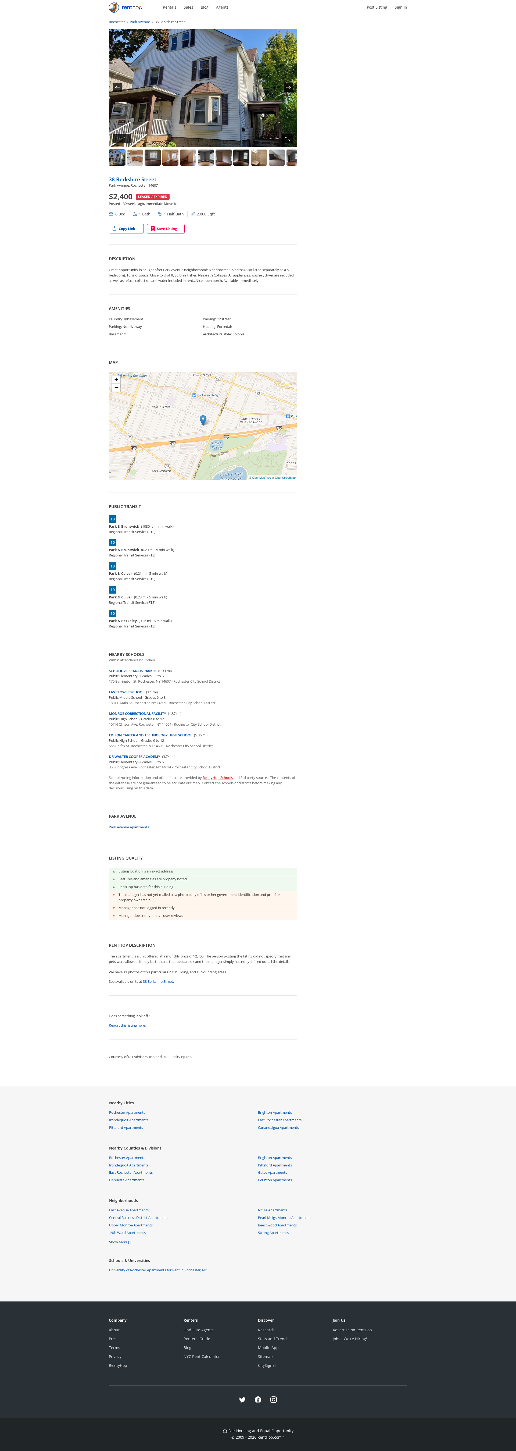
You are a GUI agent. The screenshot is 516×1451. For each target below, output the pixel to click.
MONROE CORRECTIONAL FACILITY (137, 713)
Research (266, 1329)
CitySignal (267, 1365)
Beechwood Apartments (277, 1225)
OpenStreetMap (285, 477)
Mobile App (268, 1347)
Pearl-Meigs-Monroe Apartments (284, 1217)
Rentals (169, 7)
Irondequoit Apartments (128, 1119)
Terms (114, 1347)
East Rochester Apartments (280, 1119)
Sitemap (265, 1356)
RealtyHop (118, 1365)
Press (114, 1338)
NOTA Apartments (272, 1210)
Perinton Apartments (275, 1179)
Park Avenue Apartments (129, 827)
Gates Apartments (272, 1172)
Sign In (401, 7)
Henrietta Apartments (126, 1179)
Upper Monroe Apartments (131, 1225)
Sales (188, 7)
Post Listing (377, 7)
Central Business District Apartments (138, 1217)
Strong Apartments (273, 1232)
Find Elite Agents (199, 1329)
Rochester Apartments (127, 1112)
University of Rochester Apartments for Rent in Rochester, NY (158, 1270)
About (114, 1329)
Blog (205, 7)
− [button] (116, 387)
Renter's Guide (197, 1338)
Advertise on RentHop (352, 1329)
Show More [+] (120, 1242)
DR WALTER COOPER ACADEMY (134, 756)
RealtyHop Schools (218, 777)
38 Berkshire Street (132, 179)
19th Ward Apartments (127, 1232)
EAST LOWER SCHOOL (126, 692)
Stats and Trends (273, 1338)
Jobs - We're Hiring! (350, 1338)
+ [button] (116, 379)
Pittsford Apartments (126, 1127)
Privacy (115, 1356)
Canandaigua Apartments (278, 1127)
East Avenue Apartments (129, 1210)
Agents (222, 7)
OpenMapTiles (261, 477)
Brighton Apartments (275, 1112)
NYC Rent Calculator (202, 1356)
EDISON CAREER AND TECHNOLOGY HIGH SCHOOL (150, 735)
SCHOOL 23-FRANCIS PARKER (132, 670)
